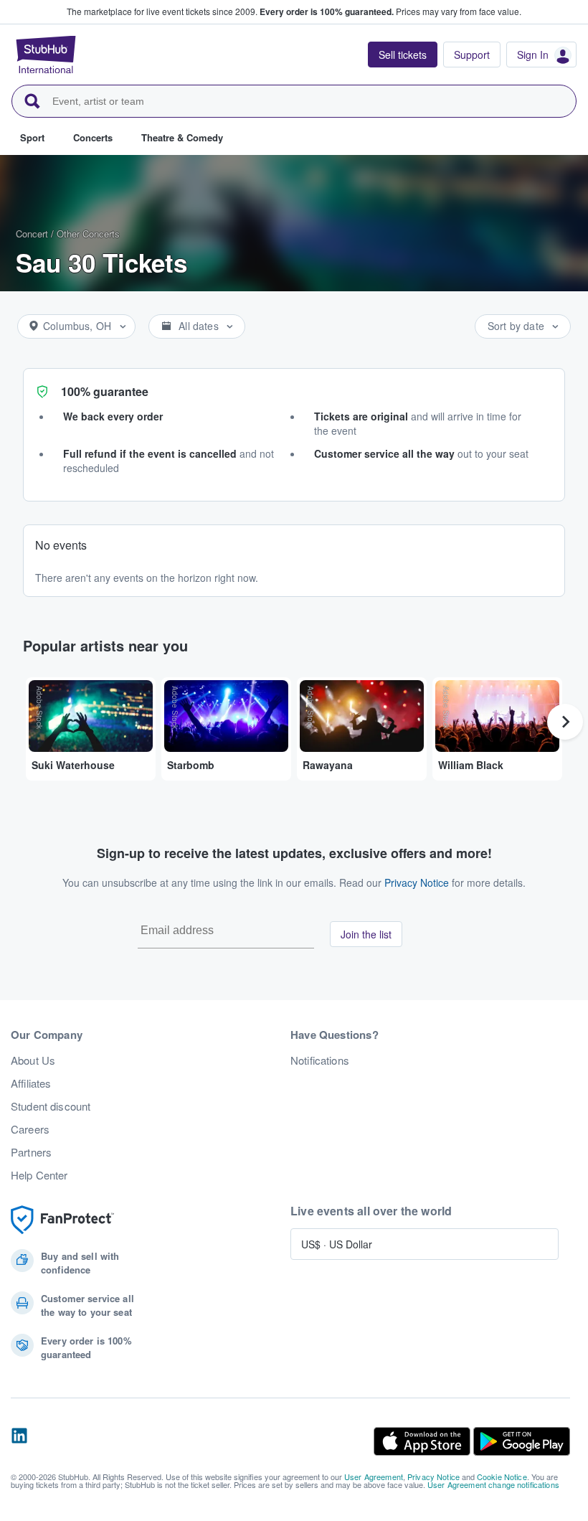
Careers (30, 1129)
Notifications (319, 1060)
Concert (32, 233)
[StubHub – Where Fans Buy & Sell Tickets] (45, 54)
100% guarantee (104, 391)
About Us (33, 1060)
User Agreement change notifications (493, 1484)
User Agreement (373, 1476)
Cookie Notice (502, 1476)
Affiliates (31, 1083)
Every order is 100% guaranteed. (327, 11)
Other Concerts (88, 233)
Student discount (50, 1106)
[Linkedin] (19, 1441)
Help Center (39, 1175)
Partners (31, 1152)
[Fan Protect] (62, 1220)
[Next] (565, 722)
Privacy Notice (416, 882)
